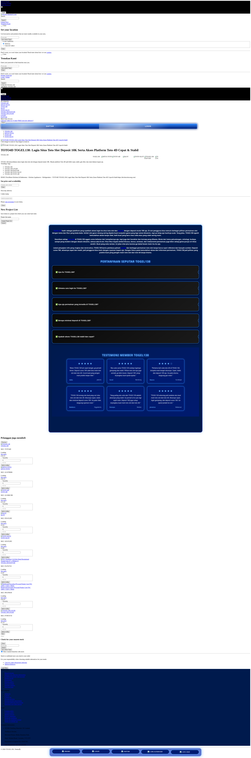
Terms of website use (11, 721)
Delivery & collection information (15, 675)
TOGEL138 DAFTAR (8, 112)
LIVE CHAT (186, 751)
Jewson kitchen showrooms (13, 701)
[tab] (1, 636)
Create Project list (7, 221)
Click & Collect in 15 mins (9, 120)
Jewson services (10, 699)
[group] (1, 651)
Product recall (9, 678)
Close (3, 122)
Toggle (3, 12)
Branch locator (9, 673)
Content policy (9, 711)
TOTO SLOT (5, 110)
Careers (7, 695)
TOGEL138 (4, 103)
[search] (10, 18)
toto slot (71, 239)
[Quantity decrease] (5, 462)
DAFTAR (4, 117)
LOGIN (3, 115)
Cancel (3, 223)
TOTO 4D (4, 106)
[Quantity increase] (3, 462)
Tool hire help (9, 687)
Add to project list (7, 198)
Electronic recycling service (13, 704)
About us (7, 694)
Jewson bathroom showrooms (14, 702)
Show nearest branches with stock (13, 651)
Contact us (8, 697)
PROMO (67, 752)
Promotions (8, 680)
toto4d (123, 248)
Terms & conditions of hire (13, 720)
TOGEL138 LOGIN (7, 113)
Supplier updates (10, 685)
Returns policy (9, 682)
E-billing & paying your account (15, 676)
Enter (3, 187)
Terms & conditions (11, 718)
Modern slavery (9, 714)
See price (3, 454)
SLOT (3, 108)
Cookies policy (9, 713)
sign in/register (9, 202)
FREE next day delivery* (26, 120)
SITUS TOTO (5, 105)
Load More (5, 668)
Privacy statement (10, 716)
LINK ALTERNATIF (156, 752)
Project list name (6, 217)
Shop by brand (9, 683)
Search (3, 16)
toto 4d (121, 231)
